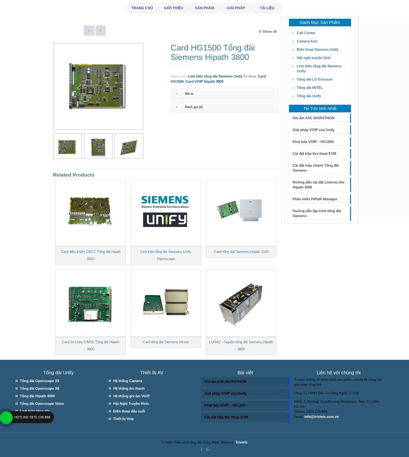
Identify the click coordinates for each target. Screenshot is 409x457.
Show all (269, 31)
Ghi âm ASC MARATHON (313, 118)
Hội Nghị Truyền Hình (131, 404)
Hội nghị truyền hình (314, 58)
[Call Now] (6, 417)
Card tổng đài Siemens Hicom (166, 342)
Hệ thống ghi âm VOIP (131, 396)
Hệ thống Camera (127, 381)
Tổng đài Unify (309, 96)
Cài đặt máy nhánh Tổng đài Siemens (316, 167)
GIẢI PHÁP (236, 8)
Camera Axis (307, 41)
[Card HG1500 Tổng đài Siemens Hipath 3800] (98, 88)
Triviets (242, 442)
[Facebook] (201, 450)
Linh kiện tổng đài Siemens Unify (215, 76)
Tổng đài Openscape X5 (39, 381)
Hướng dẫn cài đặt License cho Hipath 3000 (318, 184)
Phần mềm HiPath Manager (315, 199)
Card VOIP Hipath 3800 (204, 81)
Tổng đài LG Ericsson (315, 79)
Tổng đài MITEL (310, 88)
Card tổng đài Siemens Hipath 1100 (241, 252)
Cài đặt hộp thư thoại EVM (314, 153)
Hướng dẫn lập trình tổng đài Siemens (317, 213)
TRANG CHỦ (142, 8)
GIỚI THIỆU (173, 8)
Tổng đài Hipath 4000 (37, 396)
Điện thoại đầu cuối (129, 411)
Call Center (306, 33)
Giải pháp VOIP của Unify (313, 130)
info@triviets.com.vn (321, 417)
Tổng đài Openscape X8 (39, 388)
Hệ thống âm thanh (129, 388)
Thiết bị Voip (123, 419)
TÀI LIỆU (267, 8)
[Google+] (207, 450)
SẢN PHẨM (204, 8)
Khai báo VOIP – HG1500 (313, 142)
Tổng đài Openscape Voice (42, 404)
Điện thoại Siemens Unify (317, 49)
